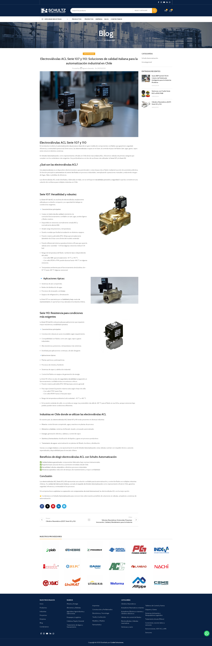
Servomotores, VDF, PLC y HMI (155, 629)
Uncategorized (109, 40)
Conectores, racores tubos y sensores (155, 624)
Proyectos (43, 615)
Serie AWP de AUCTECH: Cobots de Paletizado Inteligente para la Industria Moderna (161, 79)
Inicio (41, 604)
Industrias (43, 611)
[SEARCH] (154, 10)
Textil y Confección (99, 617)
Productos (43, 608)
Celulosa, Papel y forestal (75, 621)
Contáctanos (44, 627)
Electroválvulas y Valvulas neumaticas (129, 622)
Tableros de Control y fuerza (155, 606)
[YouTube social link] (164, 2)
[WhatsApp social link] (169, 2)
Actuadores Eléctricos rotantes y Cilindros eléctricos (132, 612)
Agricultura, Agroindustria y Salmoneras (75, 612)
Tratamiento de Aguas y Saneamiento (75, 626)
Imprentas (95, 606)
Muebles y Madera (98, 621)
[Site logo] (53, 10)
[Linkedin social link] (167, 2)
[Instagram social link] (161, 2)
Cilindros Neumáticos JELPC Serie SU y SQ (161, 103)
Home (99, 40)
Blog (41, 623)
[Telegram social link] (64, 506)
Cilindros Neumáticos (128, 604)
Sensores (148, 633)
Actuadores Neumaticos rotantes (132, 608)
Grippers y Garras (151, 609)
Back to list (89, 520)
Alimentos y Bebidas (74, 608)
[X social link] (47, 506)
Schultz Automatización (150, 58)
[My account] (162, 10)
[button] (207, 633)
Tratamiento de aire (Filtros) (154, 619)
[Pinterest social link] (53, 506)
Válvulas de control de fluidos (131, 617)
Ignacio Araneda (88, 68)
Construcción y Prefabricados (102, 609)
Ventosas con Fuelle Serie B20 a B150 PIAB (161, 92)
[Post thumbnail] (146, 81)
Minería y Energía (72, 604)
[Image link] (114, 216)
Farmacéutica (96, 625)
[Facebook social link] (158, 2)
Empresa (43, 619)
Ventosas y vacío (127, 627)
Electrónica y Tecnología (100, 613)
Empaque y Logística (74, 617)
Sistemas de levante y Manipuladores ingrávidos (154, 614)
